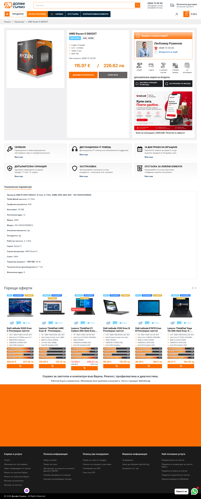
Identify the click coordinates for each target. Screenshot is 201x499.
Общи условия (50, 460)
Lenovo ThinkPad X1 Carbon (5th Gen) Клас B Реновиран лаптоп (84, 329)
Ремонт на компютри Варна (16, 476)
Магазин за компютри (14, 480)
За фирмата (127, 460)
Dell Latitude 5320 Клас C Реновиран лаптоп (19, 329)
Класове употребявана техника (57, 479)
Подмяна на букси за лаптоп (174, 471)
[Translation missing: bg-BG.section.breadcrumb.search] (137, 5)
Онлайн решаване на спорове (57, 475)
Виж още (19, 157)
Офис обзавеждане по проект (17, 468)
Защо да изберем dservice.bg (135, 464)
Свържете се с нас (130, 468)
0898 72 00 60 (166, 48)
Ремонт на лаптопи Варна (15, 472)
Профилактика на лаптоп (173, 460)
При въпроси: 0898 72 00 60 (82, 58)
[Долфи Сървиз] (14, 5)
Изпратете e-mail (168, 52)
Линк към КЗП (89, 472)
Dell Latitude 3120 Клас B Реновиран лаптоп (116, 329)
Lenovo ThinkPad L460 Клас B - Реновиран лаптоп (51, 329)
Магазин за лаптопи (13, 485)
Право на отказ (50, 464)
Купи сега (113, 75)
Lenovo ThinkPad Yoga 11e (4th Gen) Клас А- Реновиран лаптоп (180, 329)
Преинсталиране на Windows (175, 479)
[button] (26, 491)
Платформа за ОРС (92, 468)
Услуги (7, 460)
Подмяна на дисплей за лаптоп (176, 475)
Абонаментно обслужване (15, 464)
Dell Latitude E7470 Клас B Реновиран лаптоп (148, 329)
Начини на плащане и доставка (97, 464)
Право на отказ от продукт (94, 460)
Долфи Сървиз (19, 496)
